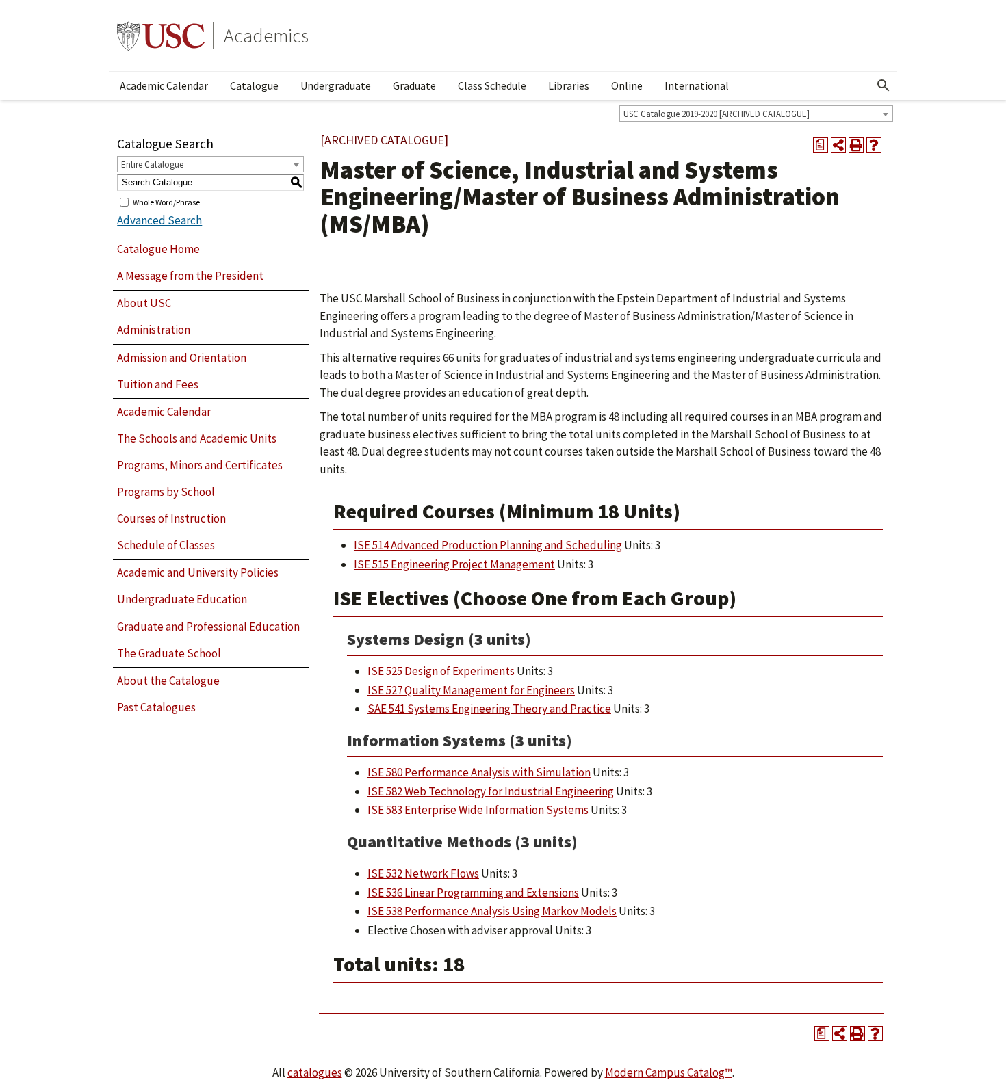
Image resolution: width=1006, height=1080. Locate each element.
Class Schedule (492, 85)
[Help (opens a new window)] (873, 145)
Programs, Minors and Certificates (200, 465)
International (697, 85)
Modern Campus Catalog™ (668, 1072)
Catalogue (254, 85)
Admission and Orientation (181, 357)
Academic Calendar (164, 85)
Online (627, 85)
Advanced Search (159, 220)
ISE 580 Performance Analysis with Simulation (479, 772)
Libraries (568, 85)
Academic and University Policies (198, 572)
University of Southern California (161, 36)
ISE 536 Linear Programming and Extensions (473, 892)
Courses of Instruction (171, 518)
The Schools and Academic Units (196, 438)
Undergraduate (335, 85)
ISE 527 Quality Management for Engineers (471, 690)
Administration (153, 329)
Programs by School (166, 491)
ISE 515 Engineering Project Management (454, 564)
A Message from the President (190, 275)
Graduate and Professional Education (208, 626)
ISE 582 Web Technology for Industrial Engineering (490, 791)
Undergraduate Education (182, 599)
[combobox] (756, 113)
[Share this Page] (838, 145)
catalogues (314, 1072)
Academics (266, 35)
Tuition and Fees (157, 384)
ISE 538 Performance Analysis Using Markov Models (492, 911)
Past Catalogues (156, 707)
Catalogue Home (158, 248)
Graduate (414, 85)
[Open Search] (883, 85)
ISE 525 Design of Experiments (441, 671)
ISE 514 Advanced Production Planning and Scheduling (488, 545)
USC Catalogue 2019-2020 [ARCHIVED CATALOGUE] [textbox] (716, 114)
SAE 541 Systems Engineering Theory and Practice (489, 708)
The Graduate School (169, 653)
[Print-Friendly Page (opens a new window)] (856, 145)
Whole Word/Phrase (166, 201)
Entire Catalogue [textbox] (152, 164)
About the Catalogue (168, 680)
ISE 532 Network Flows (423, 873)
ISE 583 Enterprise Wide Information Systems (478, 809)
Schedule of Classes (166, 545)
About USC (144, 303)
